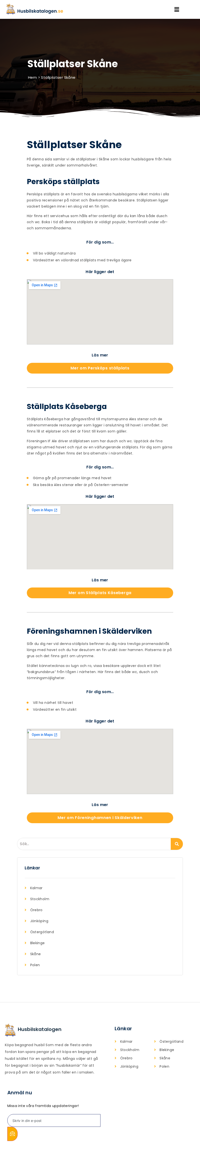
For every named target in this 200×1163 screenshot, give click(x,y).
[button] (180, 9)
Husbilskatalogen (39, 1029)
